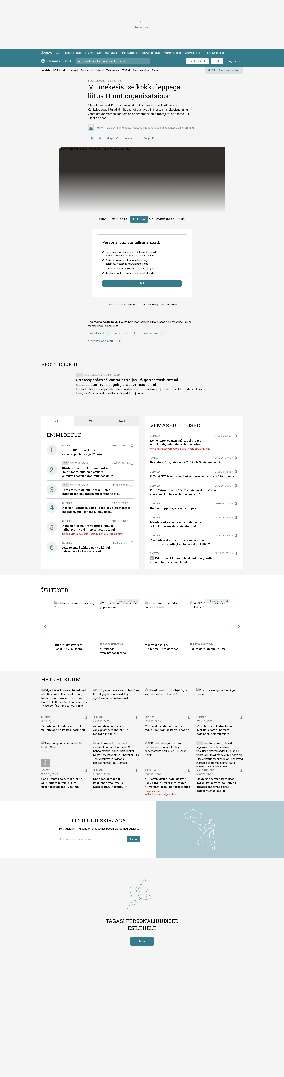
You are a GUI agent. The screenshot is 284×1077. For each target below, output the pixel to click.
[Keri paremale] (239, 627)
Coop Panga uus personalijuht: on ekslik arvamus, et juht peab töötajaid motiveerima (61, 782)
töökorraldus (122, 333)
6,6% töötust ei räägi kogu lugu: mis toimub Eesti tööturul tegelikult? (110, 782)
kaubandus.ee (111, 53)
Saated (154, 553)
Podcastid (87, 70)
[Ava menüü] (57, 53)
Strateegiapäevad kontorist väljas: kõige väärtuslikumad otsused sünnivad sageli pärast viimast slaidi (127, 382)
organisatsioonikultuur (102, 341)
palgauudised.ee (73, 53)
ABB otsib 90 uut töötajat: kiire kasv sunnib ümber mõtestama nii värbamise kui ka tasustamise (167, 782)
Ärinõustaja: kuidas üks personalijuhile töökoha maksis (110, 730)
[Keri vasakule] (45, 627)
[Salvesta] (132, 445)
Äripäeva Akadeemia (111, 644)
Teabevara (112, 70)
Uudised (67, 445)
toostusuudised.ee (151, 53)
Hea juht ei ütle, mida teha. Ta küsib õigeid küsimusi (185, 462)
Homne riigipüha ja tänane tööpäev (174, 508)
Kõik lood (59, 70)
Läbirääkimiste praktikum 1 (209, 649)
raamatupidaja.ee (93, 53)
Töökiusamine (149, 333)
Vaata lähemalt (116, 304)
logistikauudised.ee (214, 53)
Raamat (154, 457)
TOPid (126, 70)
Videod (99, 70)
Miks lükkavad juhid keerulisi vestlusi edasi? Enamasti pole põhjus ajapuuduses (216, 730)
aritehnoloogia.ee (193, 53)
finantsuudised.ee (172, 53)
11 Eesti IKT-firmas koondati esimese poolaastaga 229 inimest (192, 476)
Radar (155, 70)
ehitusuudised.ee (130, 53)
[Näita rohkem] (229, 53)
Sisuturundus (140, 70)
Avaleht (46, 70)
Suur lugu (151, 770)
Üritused (72, 70)
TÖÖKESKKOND (96, 80)
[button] (91, 839)
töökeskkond (96, 333)
